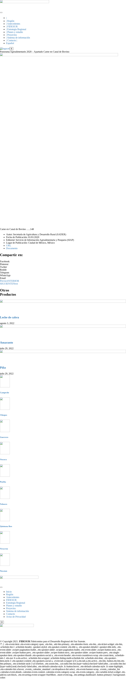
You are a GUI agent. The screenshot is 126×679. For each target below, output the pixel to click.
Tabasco (3, 504)
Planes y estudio (14, 605)
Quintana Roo (6, 526)
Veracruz (4, 549)
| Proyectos (11, 35)
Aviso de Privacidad (16, 616)
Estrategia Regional (15, 602)
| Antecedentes (13, 23)
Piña (3, 367)
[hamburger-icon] (1, 12)
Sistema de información (17, 611)
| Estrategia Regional (16, 29)
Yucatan (3, 571)
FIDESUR (11, 600)
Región (9, 594)
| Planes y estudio (14, 32)
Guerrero (4, 437)
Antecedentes (12, 597)
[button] (63, 261)
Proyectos (11, 608)
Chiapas (3, 415)
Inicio (9, 591)
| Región (10, 21)
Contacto (10, 614)
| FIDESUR (12, 26)
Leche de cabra (9, 317)
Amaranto (6, 342)
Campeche (4, 392)
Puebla (3, 482)
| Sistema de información (18, 37)
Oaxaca (3, 459)
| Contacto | (11, 40)
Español (10, 43)
